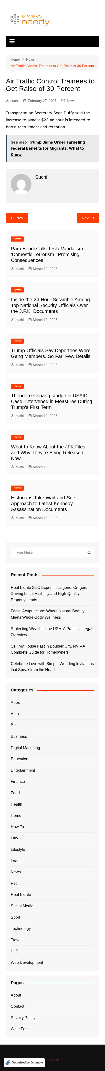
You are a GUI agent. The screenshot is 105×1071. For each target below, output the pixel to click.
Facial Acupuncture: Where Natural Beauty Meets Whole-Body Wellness (47, 614)
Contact (17, 1006)
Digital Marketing (25, 748)
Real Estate (21, 894)
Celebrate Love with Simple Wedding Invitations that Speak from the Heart (52, 667)
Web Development (27, 962)
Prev (19, 218)
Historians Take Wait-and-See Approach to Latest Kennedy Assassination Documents (43, 503)
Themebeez (48, 1059)
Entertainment (23, 770)
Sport (15, 917)
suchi (14, 101)
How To (17, 827)
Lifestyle (18, 849)
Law (14, 838)
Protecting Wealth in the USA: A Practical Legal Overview (51, 632)
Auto (15, 714)
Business (19, 736)
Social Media (22, 906)
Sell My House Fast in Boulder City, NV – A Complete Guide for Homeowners (48, 649)
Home (16, 815)
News (71, 101)
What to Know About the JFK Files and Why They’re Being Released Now (48, 452)
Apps (15, 702)
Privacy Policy (23, 1018)
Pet (14, 883)
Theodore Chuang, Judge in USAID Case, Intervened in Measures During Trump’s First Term (51, 401)
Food (15, 793)
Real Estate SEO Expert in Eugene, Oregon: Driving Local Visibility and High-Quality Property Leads (49, 593)
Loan (15, 861)
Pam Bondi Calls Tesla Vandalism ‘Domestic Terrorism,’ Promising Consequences (47, 254)
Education (19, 759)
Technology (21, 928)
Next (85, 218)
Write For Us (21, 1029)
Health (16, 804)
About (16, 995)
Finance (18, 781)
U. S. (15, 951)
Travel (16, 940)
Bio (14, 725)
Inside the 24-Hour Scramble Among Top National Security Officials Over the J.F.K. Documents (50, 305)
